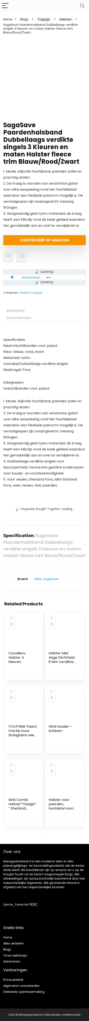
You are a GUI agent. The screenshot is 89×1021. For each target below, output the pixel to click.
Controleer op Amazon (44, 240)
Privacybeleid (13, 980)
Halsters (66, 19)
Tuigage (44, 19)
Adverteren (11, 961)
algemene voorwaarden (21, 986)
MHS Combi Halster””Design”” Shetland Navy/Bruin (22, 806)
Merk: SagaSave (46, 579)
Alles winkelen (13, 943)
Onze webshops (15, 955)
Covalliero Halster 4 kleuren (16, 657)
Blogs (7, 949)
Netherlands (31, 277)
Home (7, 19)
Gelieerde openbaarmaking (23, 992)
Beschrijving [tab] (15, 310)
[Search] (82, 6)
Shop (24, 19)
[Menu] (5, 6)
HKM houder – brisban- (60, 728)
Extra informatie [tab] (19, 318)
